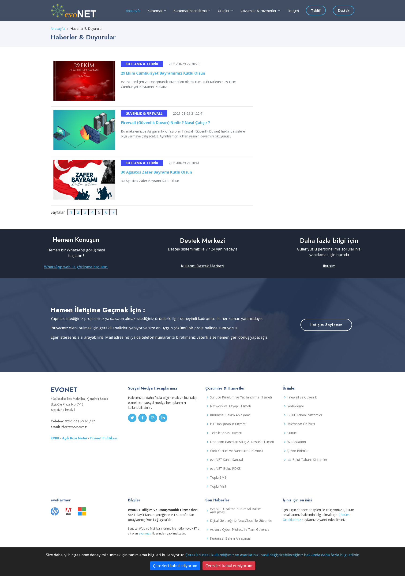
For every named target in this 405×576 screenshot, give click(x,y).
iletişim (329, 266)
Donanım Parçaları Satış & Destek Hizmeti (242, 441)
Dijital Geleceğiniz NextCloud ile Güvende (241, 520)
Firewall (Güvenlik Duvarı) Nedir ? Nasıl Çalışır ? (165, 122)
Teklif (316, 10)
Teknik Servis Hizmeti (226, 433)
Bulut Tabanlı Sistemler (304, 415)
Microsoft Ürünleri (301, 424)
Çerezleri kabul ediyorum (175, 565)
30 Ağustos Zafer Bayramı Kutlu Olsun (156, 172)
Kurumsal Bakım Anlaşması (230, 415)
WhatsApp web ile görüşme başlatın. (76, 266)
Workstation (296, 441)
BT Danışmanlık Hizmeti (228, 424)
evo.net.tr (145, 533)
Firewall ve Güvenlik (302, 397)
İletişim (293, 10)
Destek (343, 10)
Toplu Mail (218, 486)
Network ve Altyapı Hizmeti (230, 406)
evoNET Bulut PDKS (225, 468)
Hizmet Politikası (103, 438)
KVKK (55, 438)
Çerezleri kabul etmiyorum (229, 565)
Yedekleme (295, 406)
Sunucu (292, 433)
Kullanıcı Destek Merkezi (202, 266)
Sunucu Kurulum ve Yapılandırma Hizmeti (241, 397)
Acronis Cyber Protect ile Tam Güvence (239, 529)
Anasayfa (133, 10)
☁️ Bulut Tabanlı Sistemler (307, 459)
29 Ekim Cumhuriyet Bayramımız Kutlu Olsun (163, 73)
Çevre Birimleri (298, 450)
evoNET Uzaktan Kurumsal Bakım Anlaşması (235, 510)
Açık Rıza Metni (74, 438)
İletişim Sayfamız (326, 324)
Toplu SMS (218, 477)
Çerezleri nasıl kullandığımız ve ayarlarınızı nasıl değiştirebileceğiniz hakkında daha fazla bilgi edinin (272, 554)
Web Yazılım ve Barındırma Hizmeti (236, 450)
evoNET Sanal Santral (226, 459)
